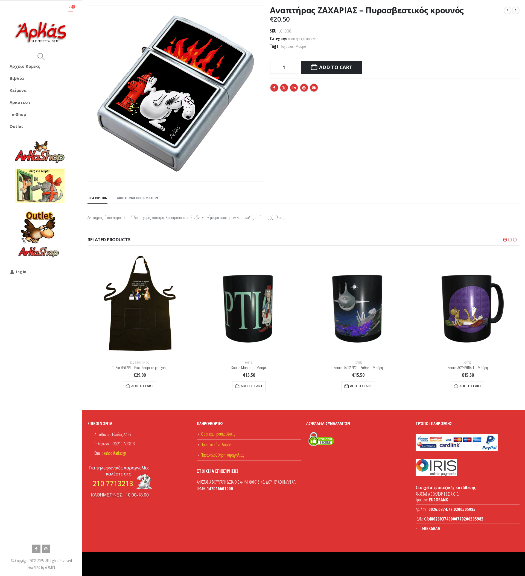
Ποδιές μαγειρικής (139, 363)
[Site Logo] (41, 33)
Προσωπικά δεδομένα (216, 445)
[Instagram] (46, 549)
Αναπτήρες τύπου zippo (304, 39)
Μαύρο (301, 46)
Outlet (16, 126)
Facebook (274, 87)
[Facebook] (36, 549)
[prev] (507, 10)
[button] (41, 56)
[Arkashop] (40, 152)
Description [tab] (97, 197)
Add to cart (335, 67)
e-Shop (19, 114)
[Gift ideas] (40, 186)
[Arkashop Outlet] (40, 234)
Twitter (284, 87)
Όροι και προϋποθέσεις (218, 434)
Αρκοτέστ (20, 102)
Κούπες (249, 363)
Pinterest (304, 87)
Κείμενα (18, 90)
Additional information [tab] (137, 197)
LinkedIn (294, 87)
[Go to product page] (139, 304)
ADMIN (50, 567)
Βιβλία (17, 78)
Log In (21, 271)
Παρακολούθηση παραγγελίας (222, 455)
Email (314, 87)
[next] (516, 10)
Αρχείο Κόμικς (25, 66)
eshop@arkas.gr (115, 453)
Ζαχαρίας (287, 46)
